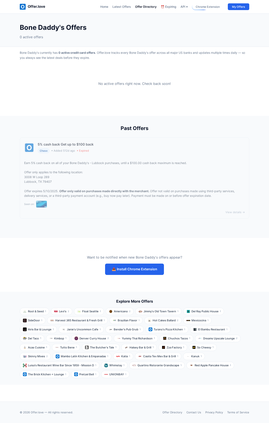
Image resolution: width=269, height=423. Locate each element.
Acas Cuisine (37, 347)
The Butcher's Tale (103, 347)
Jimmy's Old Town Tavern (161, 311)
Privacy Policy (214, 412)
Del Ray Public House (206, 311)
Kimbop (60, 338)
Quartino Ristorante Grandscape (159, 365)
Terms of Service (238, 412)
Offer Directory (146, 6)
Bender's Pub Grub (127, 329)
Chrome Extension (208, 6)
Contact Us (193, 412)
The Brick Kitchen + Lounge (47, 374)
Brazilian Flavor (129, 320)
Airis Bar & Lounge (41, 329)
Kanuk (196, 356)
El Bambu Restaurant (212, 329)
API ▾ (184, 6)
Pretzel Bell (87, 374)
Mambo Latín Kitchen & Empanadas (84, 356)
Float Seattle (91, 311)
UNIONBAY (117, 374)
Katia (125, 356)
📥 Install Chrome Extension (134, 269)
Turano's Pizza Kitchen (169, 329)
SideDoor (35, 320)
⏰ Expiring (168, 6)
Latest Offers (121, 6)
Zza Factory (175, 347)
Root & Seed (37, 311)
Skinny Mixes (38, 356)
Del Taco (34, 338)
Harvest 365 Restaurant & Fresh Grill (80, 320)
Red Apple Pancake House (213, 365)
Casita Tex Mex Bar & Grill (160, 356)
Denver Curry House (94, 338)
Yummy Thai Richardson (138, 338)
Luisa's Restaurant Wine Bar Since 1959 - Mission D (62, 365)
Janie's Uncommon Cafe (84, 329)
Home (104, 6)
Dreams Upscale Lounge (220, 338)
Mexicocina (199, 320)
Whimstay (116, 365)
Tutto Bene (68, 347)
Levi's (64, 311)
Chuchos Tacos (179, 338)
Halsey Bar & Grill (141, 347)
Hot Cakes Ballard (165, 320)
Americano (122, 311)
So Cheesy (205, 347)
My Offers (238, 6)
